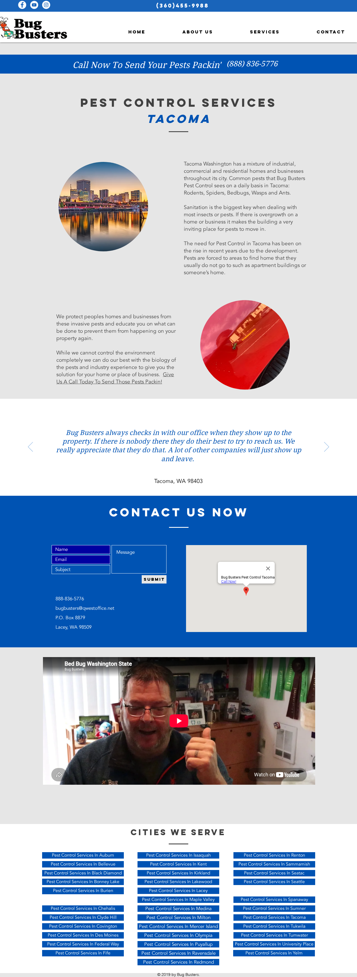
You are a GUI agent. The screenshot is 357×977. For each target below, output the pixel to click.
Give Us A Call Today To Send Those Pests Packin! (115, 378)
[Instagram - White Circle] (46, 5)
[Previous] (30, 447)
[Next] (326, 447)
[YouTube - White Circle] (34, 5)
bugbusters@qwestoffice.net (85, 608)
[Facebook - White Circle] (22, 5)
